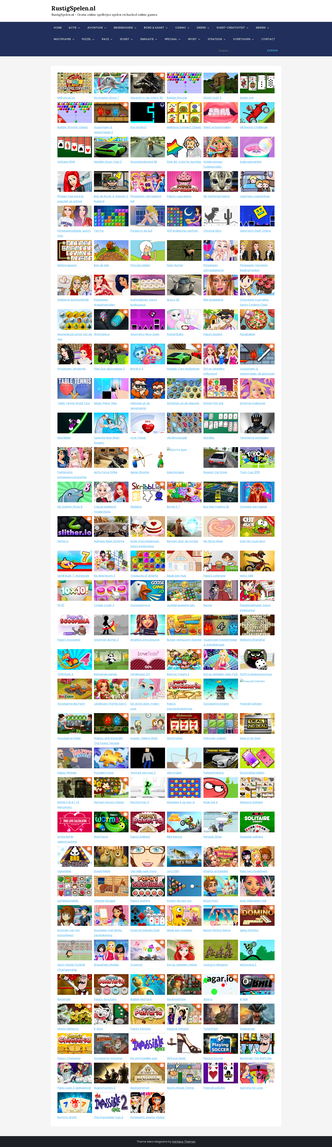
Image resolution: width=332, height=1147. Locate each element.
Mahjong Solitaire (251, 802)
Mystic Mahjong (67, 1029)
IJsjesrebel (64, 871)
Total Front (210, 1029)
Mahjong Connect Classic (184, 127)
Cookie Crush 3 (104, 605)
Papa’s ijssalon (212, 334)
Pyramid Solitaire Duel (144, 930)
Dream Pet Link (213, 403)
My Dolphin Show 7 (106, 98)
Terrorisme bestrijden (254, 438)
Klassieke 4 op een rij (181, 802)
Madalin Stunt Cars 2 (108, 162)
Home (58, 28)
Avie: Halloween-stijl (253, 901)
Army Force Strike (105, 472)
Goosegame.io (140, 605)
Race (105, 39)
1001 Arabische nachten (182, 231)
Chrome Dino (212, 231)
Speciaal (171, 39)
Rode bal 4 (210, 802)
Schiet (124, 39)
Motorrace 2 (248, 965)
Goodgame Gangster (108, 1058)
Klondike (208, 438)
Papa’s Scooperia (68, 640)
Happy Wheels (66, 773)
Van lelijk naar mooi (143, 871)
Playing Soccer (213, 1058)
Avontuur (95, 28)
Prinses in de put (141, 231)
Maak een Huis (176, 576)
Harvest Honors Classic (109, 802)
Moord (207, 605)
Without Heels (176, 1058)
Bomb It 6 (136, 369)
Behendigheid (123, 28)
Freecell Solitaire (251, 704)
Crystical (136, 965)
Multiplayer (62, 39)
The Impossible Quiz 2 (108, 1117)
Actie (72, 28)
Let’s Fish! (173, 871)
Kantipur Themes (183, 1142)
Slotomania (174, 738)
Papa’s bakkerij (140, 837)
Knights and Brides (215, 871)
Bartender (64, 999)
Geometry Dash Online (255, 231)
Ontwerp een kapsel (253, 507)
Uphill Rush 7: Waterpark (73, 576)
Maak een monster (179, 930)
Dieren (201, 28)
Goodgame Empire (216, 704)
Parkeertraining (213, 773)
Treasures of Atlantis (144, 576)
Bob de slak (101, 265)
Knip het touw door (252, 541)
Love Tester (138, 438)
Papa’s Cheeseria (69, 1058)
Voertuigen (241, 39)
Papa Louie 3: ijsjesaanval (74, 1088)
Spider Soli (246, 98)
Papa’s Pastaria (140, 1029)
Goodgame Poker (69, 738)
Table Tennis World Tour (73, 403)
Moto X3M (246, 576)
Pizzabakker (247, 334)
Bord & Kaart (154, 28)
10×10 (60, 605)
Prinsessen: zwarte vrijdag (147, 1117)
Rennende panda (105, 674)
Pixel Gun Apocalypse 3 (109, 369)
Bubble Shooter (177, 98)
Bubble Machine (141, 999)
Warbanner (247, 1029)
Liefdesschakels (67, 901)
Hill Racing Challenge (254, 127)
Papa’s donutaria (105, 999)
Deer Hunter (175, 265)
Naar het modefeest (253, 871)
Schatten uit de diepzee (183, 403)
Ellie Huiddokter (213, 300)
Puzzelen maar (104, 773)
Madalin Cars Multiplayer (183, 369)
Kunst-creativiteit (231, 28)
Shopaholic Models (106, 965)
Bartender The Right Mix (256, 1058)
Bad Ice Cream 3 (178, 674)
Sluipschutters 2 (104, 1088)
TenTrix (99, 231)
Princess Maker (140, 265)
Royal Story (210, 901)
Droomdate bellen (252, 773)
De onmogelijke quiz (143, 1058)
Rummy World (66, 1117)
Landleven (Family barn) (110, 704)
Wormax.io (101, 837)
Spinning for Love (251, 1088)
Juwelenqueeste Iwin (181, 605)
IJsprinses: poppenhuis (255, 196)
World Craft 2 (212, 98)
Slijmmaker (174, 773)
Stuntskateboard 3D (143, 162)
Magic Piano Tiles (105, 403)
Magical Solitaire (178, 1029)
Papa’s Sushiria (140, 901)
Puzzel (86, 39)
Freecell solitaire (214, 1088)
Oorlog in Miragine (215, 965)
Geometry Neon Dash (144, 334)
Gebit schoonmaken (217, 127)
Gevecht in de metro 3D (146, 98)
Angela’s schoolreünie (145, 640)
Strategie (215, 39)
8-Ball (244, 999)
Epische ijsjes (175, 472)
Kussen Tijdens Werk (144, 738)
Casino (180, 28)
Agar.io (207, 999)
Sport (192, 39)
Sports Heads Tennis (180, 1088)
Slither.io (63, 541)
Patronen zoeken (214, 738)
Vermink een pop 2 (143, 773)
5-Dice (98, 1029)
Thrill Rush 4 (65, 674)
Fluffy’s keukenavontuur (256, 674)
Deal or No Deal (250, 738)
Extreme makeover (253, 403)
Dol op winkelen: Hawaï (182, 965)
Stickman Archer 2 (106, 640)
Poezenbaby (175, 334)
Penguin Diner (212, 837)
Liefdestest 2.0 (140, 674)
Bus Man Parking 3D (216, 507)
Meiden (261, 28)
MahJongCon (66, 98)
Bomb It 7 (173, 507)
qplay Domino (249, 930)
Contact (268, 39)
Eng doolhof (138, 127)
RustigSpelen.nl (73, 8)
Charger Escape (104, 901)
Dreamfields (102, 871)
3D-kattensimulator (216, 196)
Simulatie (147, 39)
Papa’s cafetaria (214, 576)
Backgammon (139, 1088)
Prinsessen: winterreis (71, 369)
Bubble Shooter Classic (72, 127)
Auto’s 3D (173, 300)
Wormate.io (102, 334)
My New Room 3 (104, 576)
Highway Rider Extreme (109, 541)
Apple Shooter (139, 472)
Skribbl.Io (136, 507)
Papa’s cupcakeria (179, 196)
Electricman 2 (139, 802)
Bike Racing (174, 837)
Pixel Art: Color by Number (184, 162)
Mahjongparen (67, 265)
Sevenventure (176, 999)
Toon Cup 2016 (250, 472)
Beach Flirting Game (217, 930)
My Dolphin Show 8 (69, 507)
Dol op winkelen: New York (220, 674)
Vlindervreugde (177, 438)
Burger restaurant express (184, 640)
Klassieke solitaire (251, 837)
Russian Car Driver (215, 472)
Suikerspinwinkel (250, 162)
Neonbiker (64, 438)
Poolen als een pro (179, 901)
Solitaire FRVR (66, 162)
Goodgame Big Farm (71, 704)
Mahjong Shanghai (252, 640)
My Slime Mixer (213, 541)
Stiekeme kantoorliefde (73, 300)
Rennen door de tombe (182, 541)
